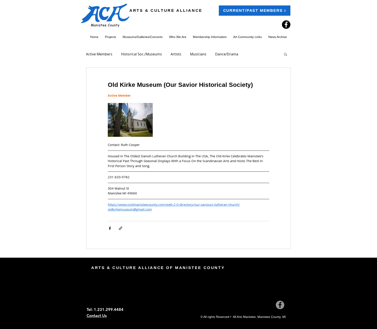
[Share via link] (120, 228)
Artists (176, 54)
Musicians (198, 54)
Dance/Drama (226, 54)
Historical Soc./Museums (141, 54)
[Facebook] (286, 24)
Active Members (99, 54)
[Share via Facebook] (110, 228)
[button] (285, 54)
